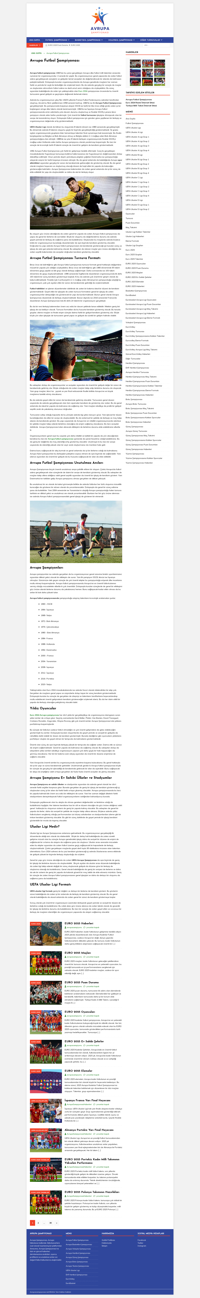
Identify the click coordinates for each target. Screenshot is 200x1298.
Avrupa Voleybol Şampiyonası (78, 1249)
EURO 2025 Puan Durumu (82, 982)
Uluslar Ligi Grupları (134, 245)
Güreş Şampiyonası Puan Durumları (142, 444)
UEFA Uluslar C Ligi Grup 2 (137, 186)
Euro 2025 (130, 250)
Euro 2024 (83, 91)
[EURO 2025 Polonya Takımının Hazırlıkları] (147, 82)
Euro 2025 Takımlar (134, 259)
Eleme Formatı (132, 241)
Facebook (142, 1240)
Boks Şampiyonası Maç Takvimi (140, 408)
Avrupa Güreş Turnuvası (136, 431)
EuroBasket (131, 295)
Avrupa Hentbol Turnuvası (137, 372)
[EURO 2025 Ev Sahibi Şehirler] (159, 64)
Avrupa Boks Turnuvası (136, 404)
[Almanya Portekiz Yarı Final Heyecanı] (159, 73)
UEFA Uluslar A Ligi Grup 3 (137, 146)
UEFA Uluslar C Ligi (134, 177)
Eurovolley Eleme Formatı (137, 340)
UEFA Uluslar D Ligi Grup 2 (137, 209)
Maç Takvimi (131, 227)
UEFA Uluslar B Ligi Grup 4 (137, 173)
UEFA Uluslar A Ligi (134, 132)
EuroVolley (130, 327)
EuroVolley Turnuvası (135, 331)
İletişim (104, 1246)
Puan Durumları (133, 223)
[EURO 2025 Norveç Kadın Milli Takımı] (159, 82)
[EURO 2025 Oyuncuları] (147, 64)
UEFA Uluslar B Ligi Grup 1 (137, 159)
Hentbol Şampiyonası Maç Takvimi (141, 376)
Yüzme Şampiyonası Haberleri (139, 463)
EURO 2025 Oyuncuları (80, 1012)
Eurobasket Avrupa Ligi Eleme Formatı (143, 318)
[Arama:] (156, 45)
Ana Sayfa (34, 40)
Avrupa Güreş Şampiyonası (77, 1257)
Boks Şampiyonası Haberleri (138, 422)
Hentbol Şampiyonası (135, 363)
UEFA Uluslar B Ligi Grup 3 (137, 168)
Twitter (140, 1243)
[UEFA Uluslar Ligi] (46, 1111)
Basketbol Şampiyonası (87, 40)
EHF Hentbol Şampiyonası (137, 368)
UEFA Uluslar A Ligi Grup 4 (137, 150)
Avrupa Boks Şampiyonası (77, 1262)
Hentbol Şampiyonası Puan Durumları (142, 381)
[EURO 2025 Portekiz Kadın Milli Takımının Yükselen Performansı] (135, 82)
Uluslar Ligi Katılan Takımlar (138, 232)
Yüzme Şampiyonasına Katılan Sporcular (144, 458)
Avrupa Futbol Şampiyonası (139, 99)
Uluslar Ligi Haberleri (135, 236)
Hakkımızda (107, 1243)
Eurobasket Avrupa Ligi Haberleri (140, 313)
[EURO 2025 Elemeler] (135, 73)
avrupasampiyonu (74, 927)
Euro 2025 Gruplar (134, 254)
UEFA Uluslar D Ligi (134, 200)
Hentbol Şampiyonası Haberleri (139, 395)
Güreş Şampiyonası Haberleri (139, 449)
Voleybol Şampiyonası (120, 40)
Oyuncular (130, 213)
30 (50, 1223)
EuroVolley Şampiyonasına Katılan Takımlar (145, 336)
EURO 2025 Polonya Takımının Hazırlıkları (92, 1192)
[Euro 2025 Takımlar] (46, 1170)
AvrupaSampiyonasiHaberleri (79, 1104)
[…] (114, 944)
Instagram (142, 1246)
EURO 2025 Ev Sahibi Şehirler (84, 1041)
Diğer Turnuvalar (150, 40)
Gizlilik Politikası (108, 1240)
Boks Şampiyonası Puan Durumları (141, 413)
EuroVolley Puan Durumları (138, 345)
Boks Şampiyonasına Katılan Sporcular (143, 417)
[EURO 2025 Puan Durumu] (135, 64)
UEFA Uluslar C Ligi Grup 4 (137, 195)
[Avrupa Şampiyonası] (100, 35)
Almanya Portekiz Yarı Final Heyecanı (89, 1130)
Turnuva (129, 218)
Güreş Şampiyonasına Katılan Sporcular (143, 440)
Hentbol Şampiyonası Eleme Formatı (142, 390)
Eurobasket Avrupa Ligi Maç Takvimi (142, 309)
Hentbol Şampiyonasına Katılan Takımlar (144, 386)
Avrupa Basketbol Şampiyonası (79, 1244)
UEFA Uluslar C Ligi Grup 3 (137, 191)
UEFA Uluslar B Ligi (134, 155)
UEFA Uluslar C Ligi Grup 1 (137, 182)
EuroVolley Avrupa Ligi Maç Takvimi (141, 349)
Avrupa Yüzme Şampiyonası (77, 1266)
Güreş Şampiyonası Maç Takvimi (140, 435)
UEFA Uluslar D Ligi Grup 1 (137, 205)
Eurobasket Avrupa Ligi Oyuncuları (141, 300)
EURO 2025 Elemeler (78, 1071)
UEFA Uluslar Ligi (133, 128)
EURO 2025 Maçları (78, 953)
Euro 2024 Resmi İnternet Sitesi (140, 102)
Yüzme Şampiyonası (135, 454)
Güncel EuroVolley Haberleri (138, 354)
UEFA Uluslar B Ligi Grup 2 (137, 164)
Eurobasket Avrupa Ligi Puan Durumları (143, 304)
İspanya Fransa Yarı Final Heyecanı (87, 1100)
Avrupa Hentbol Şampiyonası (78, 1253)
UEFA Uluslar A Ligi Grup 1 (137, 137)
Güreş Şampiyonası (134, 426)
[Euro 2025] (46, 934)
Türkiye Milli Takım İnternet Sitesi (141, 105)
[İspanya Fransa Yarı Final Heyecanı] (147, 73)
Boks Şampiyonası (134, 399)
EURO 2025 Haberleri (79, 923)
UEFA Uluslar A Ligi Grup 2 (137, 141)
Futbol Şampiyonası (56, 40)
